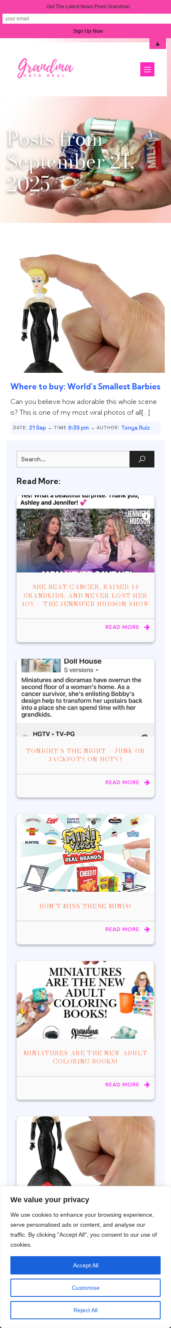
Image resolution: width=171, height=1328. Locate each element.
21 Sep (37, 427)
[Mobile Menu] (147, 69)
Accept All (85, 1265)
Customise (86, 1287)
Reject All (85, 1310)
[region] (85, 1257)
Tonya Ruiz (135, 427)
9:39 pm (78, 427)
